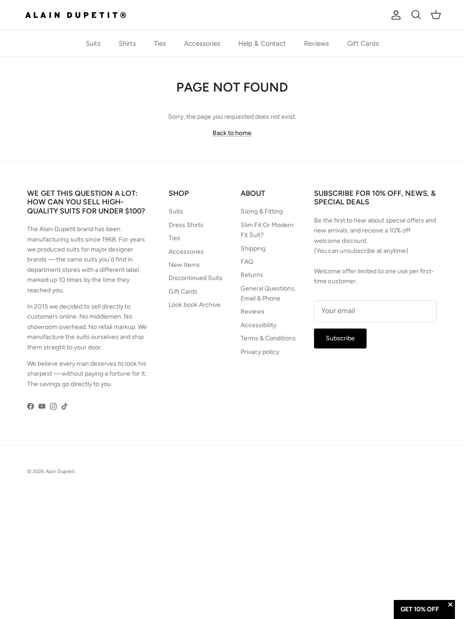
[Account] (394, 15)
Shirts (127, 43)
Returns (252, 275)
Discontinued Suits (195, 278)
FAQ (247, 262)
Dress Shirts (186, 225)
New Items (184, 265)
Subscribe (340, 338)
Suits (93, 43)
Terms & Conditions (268, 338)
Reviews (316, 43)
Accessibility (258, 325)
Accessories (202, 43)
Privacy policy (260, 352)
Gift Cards (363, 43)
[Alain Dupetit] (78, 15)
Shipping (253, 248)
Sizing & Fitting (262, 211)
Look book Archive (195, 305)
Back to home (232, 133)
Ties (160, 43)
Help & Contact (262, 43)
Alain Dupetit (60, 471)
